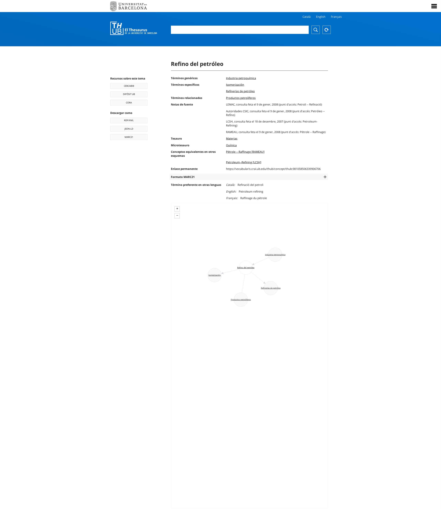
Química (231, 145)
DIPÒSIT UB (129, 94)
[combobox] (240, 30)
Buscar (315, 30)
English (320, 17)
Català (306, 17)
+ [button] (177, 208)
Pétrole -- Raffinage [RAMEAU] (245, 152)
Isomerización (235, 85)
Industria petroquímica (241, 78)
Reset (326, 30)
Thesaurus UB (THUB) (133, 28)
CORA (129, 102)
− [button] (177, 215)
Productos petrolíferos (241, 98)
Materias (231, 138)
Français (336, 17)
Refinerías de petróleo (240, 91)
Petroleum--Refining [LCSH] (243, 162)
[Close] (434, 6)
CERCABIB (129, 85)
